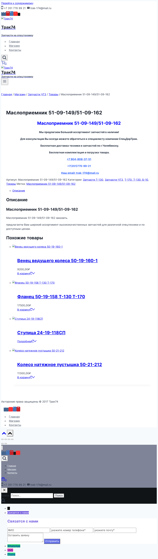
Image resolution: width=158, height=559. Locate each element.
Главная (14, 41)
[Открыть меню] (4, 81)
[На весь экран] (5, 439)
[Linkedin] (11, 14)
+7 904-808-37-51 (79, 159)
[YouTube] (15, 14)
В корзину (23, 273)
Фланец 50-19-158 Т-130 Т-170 (51, 296)
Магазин (14, 45)
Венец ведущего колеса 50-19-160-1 (57, 260)
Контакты (15, 50)
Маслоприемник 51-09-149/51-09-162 (50, 183)
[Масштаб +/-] (2, 439)
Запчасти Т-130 (93, 179)
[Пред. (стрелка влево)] (2, 443)
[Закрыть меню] (2, 448)
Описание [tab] (18, 190)
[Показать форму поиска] (4, 58)
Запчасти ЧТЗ (114, 179)
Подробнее (24, 341)
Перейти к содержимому (17, 3)
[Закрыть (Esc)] (12, 439)
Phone (11, 554)
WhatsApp (13, 545)
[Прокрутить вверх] (4, 434)
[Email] (19, 14)
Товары (11, 183)
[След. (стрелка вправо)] (5, 443)
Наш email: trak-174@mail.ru (80, 172)
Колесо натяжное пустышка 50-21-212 (59, 364)
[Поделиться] (9, 439)
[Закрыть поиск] (4, 490)
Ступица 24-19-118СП (41, 332)
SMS (10, 550)
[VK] (3, 14)
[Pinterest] (8, 14)
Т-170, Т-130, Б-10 (136, 179)
